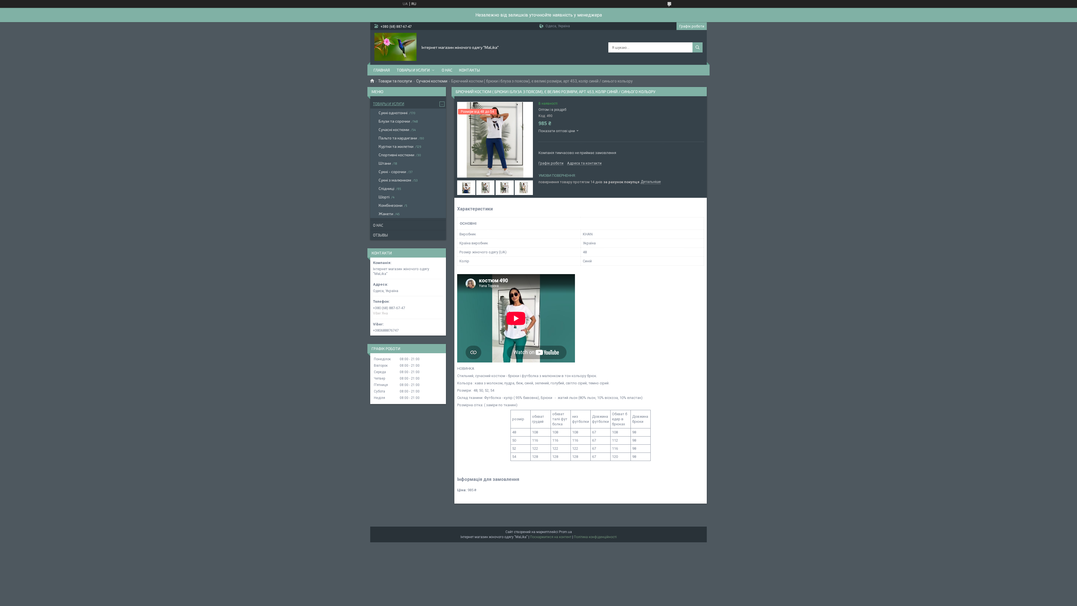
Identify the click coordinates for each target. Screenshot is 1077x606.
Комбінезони (390, 205)
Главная (382, 70)
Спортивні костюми (396, 154)
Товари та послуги (395, 81)
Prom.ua (565, 532)
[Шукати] (697, 47)
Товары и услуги (413, 70)
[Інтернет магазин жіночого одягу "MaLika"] (395, 47)
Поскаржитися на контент (550, 537)
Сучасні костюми (431, 81)
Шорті (384, 196)
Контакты (469, 70)
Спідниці (386, 188)
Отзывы (380, 235)
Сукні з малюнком (395, 180)
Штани (385, 163)
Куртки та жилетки (396, 146)
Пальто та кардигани (398, 138)
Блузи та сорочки (394, 121)
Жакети (386, 213)
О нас (447, 70)
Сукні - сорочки (392, 171)
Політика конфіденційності (595, 537)
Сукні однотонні (393, 112)
